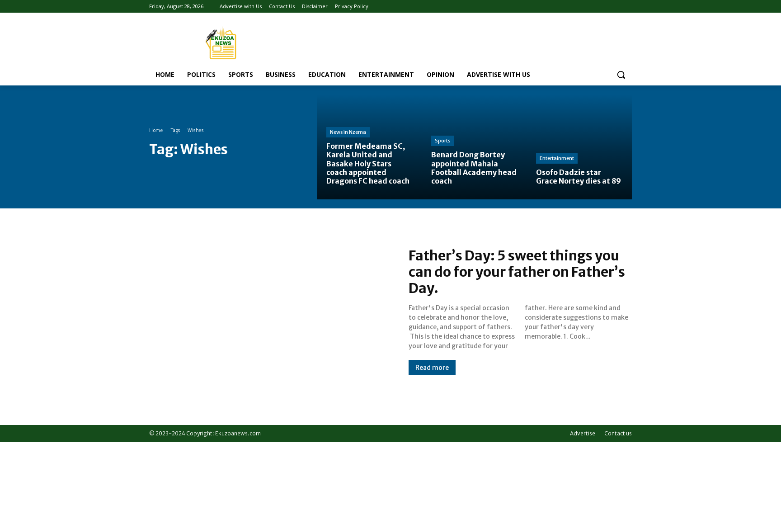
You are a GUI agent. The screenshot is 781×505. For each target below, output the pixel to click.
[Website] (614, 6)
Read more (432, 367)
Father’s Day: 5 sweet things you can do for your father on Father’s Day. (517, 272)
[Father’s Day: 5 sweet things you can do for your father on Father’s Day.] (269, 311)
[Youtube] (626, 6)
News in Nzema (348, 132)
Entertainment (557, 158)
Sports (442, 140)
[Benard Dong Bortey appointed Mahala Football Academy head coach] (474, 146)
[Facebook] (602, 6)
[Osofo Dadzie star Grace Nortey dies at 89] (579, 146)
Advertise (582, 433)
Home (156, 130)
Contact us (618, 433)
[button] (621, 74)
